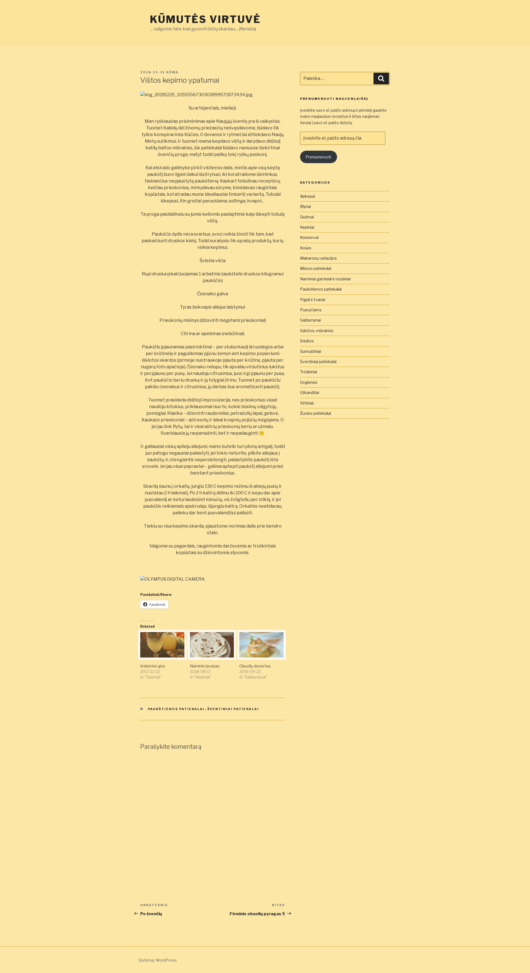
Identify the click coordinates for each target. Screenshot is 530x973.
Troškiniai (308, 371)
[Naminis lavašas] (212, 644)
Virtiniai (307, 403)
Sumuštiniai (310, 351)
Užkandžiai (309, 392)
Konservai (309, 237)
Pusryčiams (311, 309)
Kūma (172, 72)
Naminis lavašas (204, 666)
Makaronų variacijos (318, 258)
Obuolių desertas (255, 666)
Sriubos (307, 340)
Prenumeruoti (318, 157)
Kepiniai (307, 227)
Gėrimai (307, 217)
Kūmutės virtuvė (205, 19)
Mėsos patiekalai (315, 268)
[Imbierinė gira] (162, 644)
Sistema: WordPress (158, 960)
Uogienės (308, 382)
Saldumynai (310, 320)
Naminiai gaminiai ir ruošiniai (325, 278)
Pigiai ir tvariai (312, 299)
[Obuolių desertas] (261, 644)
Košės (305, 248)
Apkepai (307, 196)
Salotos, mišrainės (316, 330)
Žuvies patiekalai (315, 413)
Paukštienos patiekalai (176, 709)
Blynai (305, 206)
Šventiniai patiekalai (233, 709)
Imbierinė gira (152, 666)
